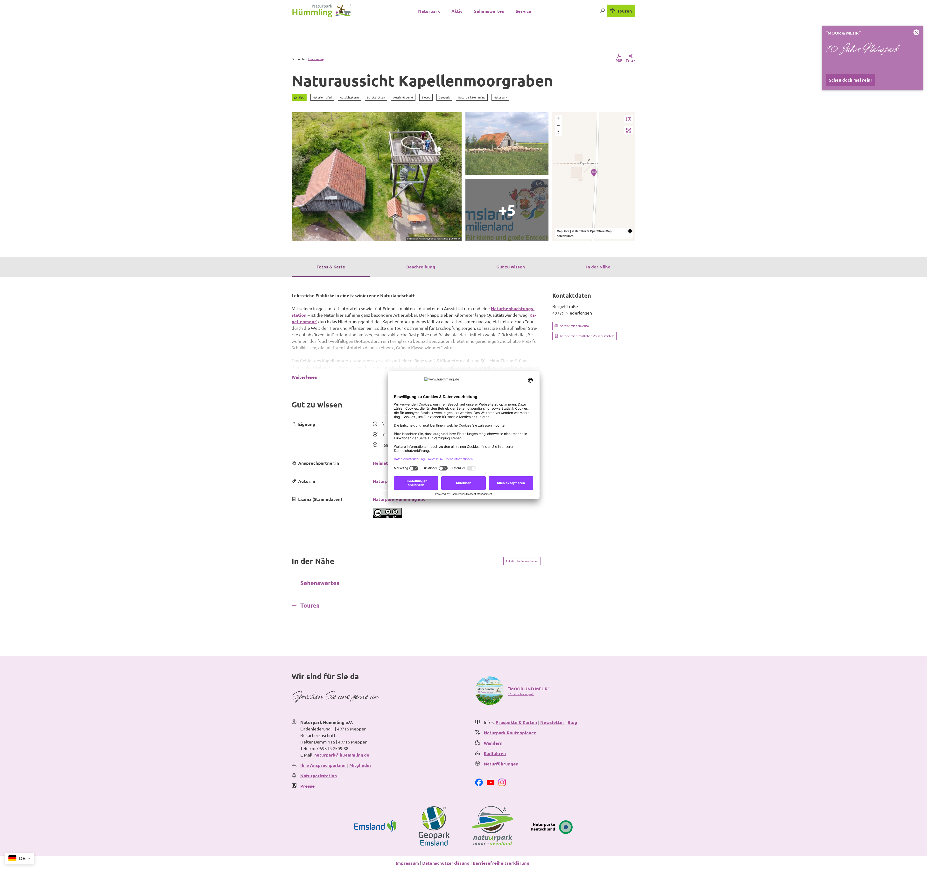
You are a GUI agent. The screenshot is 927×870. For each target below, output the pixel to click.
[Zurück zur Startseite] (322, 11)
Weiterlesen (304, 377)
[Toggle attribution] (630, 231)
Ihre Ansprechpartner (323, 765)
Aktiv (457, 11)
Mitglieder (360, 765)
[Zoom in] (558, 118)
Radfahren (495, 753)
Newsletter (552, 722)
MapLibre (563, 231)
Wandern (493, 743)
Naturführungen (501, 763)
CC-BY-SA (455, 239)
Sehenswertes (489, 11)
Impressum (407, 863)
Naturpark (429, 11)
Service (523, 11)
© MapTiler (579, 231)
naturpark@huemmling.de (341, 755)
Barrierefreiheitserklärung (501, 863)
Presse (307, 786)
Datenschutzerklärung (446, 863)
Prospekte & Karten (516, 722)
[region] (593, 176)
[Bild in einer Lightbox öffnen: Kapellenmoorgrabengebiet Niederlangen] (506, 143)
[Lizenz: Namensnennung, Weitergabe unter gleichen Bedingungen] (387, 516)
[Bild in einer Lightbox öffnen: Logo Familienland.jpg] (506, 210)
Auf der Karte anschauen (522, 561)
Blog (572, 722)
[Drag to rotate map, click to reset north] (558, 132)
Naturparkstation (318, 775)
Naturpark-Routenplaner (510, 732)
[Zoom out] (558, 125)
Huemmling (316, 59)
